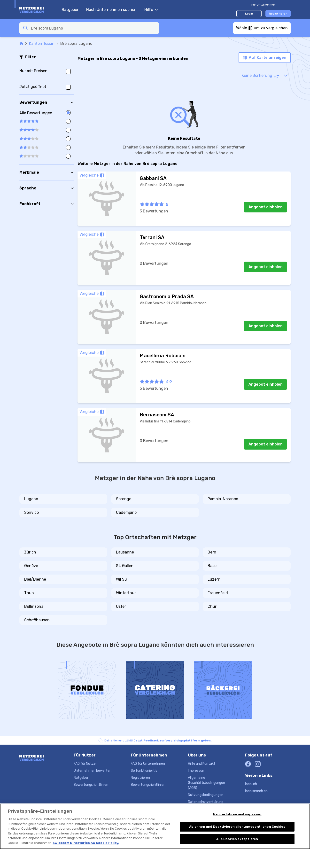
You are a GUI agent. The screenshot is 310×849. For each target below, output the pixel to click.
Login (249, 13)
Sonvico (31, 512)
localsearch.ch (256, 791)
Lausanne (125, 552)
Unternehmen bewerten (92, 771)
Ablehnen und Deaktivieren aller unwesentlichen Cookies (237, 826)
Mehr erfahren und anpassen (237, 814)
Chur (212, 606)
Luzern (214, 579)
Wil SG (121, 579)
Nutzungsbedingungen (205, 795)
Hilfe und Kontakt (201, 764)
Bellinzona (33, 606)
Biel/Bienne (35, 579)
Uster (121, 606)
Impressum (196, 771)
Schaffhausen (37, 620)
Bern (212, 552)
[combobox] (93, 28)
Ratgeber (70, 9)
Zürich (30, 552)
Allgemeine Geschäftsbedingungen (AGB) (206, 783)
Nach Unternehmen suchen (111, 9)
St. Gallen (124, 565)
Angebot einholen (265, 207)
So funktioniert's (144, 771)
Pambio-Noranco (223, 499)
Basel (212, 565)
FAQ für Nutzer (85, 764)
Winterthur (126, 593)
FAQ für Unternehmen (148, 764)
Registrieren (278, 13)
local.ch (251, 784)
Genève (31, 565)
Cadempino (126, 512)
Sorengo (123, 499)
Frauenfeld (218, 593)
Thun (29, 593)
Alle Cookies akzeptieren (237, 839)
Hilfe (148, 9)
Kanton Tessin (41, 43)
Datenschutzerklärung (205, 802)
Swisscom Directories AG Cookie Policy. (86, 843)
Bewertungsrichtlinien (91, 785)
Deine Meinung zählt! (158, 740)
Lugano (31, 499)
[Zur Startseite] (38, 9)
